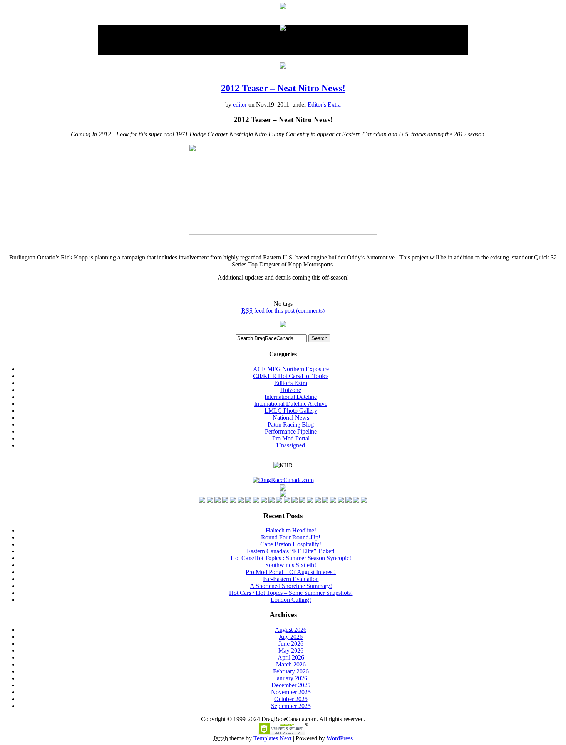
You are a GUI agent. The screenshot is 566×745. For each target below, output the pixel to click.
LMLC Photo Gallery (291, 410)
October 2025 (291, 699)
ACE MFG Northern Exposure (291, 369)
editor (240, 104)
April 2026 (291, 657)
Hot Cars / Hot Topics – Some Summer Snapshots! (291, 592)
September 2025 (291, 706)
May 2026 (290, 650)
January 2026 (291, 678)
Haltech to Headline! (291, 530)
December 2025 (290, 685)
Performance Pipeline (291, 431)
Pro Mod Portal (291, 438)
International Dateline (291, 396)
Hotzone (290, 390)
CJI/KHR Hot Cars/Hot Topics (290, 376)
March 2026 (291, 664)
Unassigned (290, 445)
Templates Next (272, 738)
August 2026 (290, 629)
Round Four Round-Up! (290, 537)
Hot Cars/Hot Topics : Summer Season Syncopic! (291, 558)
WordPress (340, 738)
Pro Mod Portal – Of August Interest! (291, 572)
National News (291, 417)
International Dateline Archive (290, 403)
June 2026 (290, 643)
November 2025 (291, 692)
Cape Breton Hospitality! (290, 544)
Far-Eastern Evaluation (291, 579)
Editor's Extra (324, 104)
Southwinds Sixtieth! (290, 565)
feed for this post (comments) (283, 310)
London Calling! (291, 599)
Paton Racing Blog (291, 424)
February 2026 (291, 671)
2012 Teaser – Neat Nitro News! (283, 88)
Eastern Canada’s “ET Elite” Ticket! (291, 551)
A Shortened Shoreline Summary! (291, 586)
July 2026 (291, 636)
